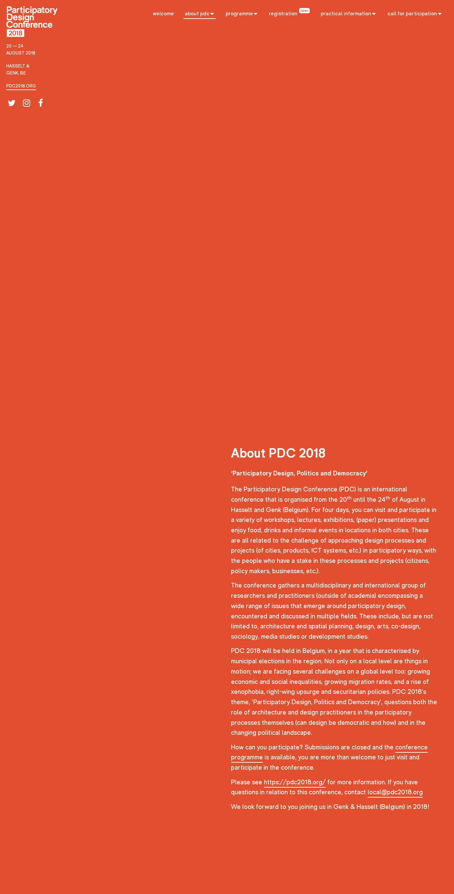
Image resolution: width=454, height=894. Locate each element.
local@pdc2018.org (395, 792)
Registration (283, 13)
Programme (239, 13)
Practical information (346, 13)
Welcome (163, 13)
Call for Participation (412, 13)
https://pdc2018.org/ (295, 782)
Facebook (41, 103)
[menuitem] (163, 12)
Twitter (10, 103)
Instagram (26, 103)
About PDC (197, 13)
